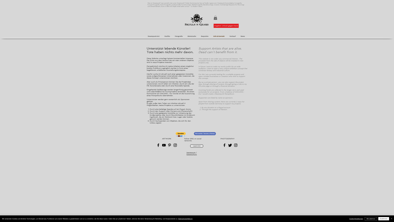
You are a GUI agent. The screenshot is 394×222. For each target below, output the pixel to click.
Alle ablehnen (371, 219)
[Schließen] (391, 218)
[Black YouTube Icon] (164, 145)
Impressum (191, 153)
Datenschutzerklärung (185, 219)
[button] (215, 18)
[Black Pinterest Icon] (169, 145)
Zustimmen (383, 219)
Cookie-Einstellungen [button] (356, 219)
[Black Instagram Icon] (175, 145)
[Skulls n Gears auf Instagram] (236, 145)
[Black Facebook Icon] (158, 145)
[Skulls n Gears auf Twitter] (230, 145)
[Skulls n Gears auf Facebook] (224, 145)
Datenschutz (192, 155)
